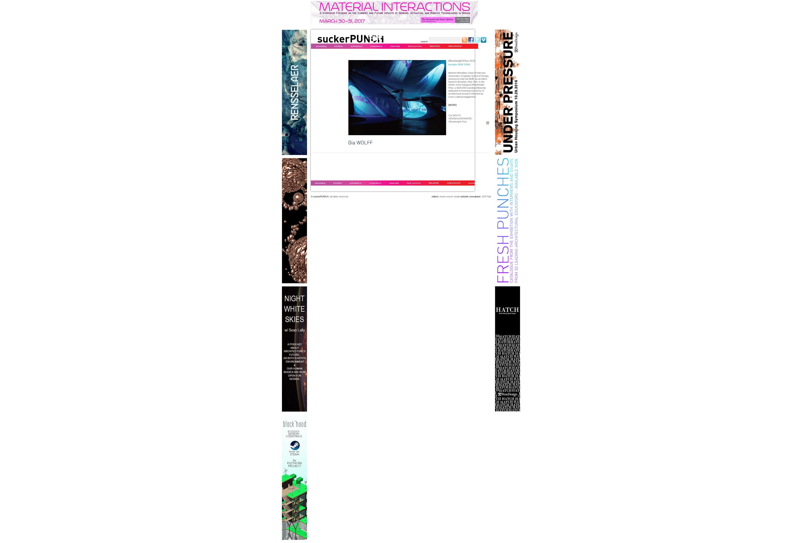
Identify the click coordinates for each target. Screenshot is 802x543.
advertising (321, 46)
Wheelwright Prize (458, 121)
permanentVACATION (478, 183)
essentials (395, 46)
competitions (376, 46)
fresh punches (415, 46)
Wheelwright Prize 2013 (461, 60)
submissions (356, 46)
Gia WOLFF (455, 115)
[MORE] (452, 105)
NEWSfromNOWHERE (460, 118)
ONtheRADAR (455, 46)
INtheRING (435, 46)
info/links (338, 46)
